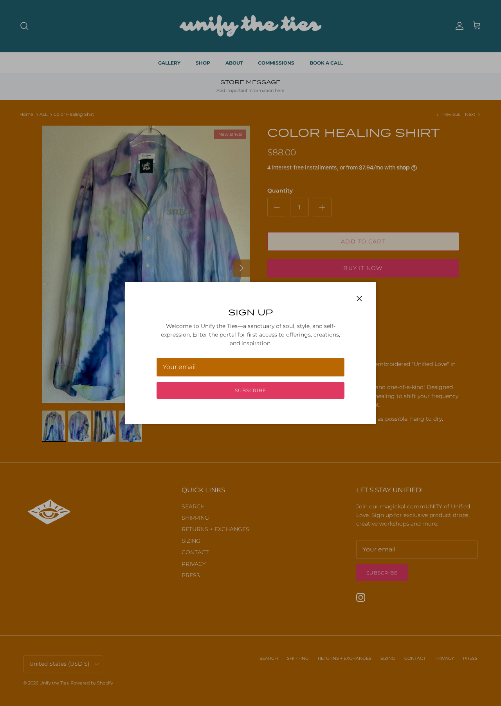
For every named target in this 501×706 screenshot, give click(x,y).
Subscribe (250, 390)
